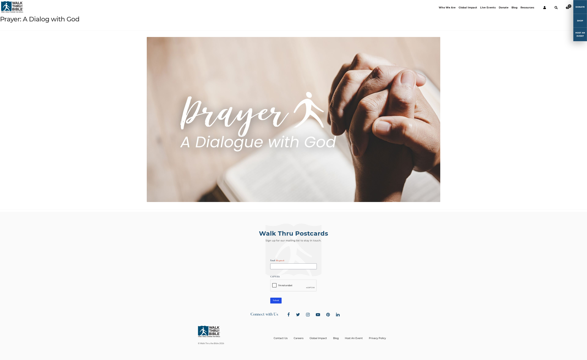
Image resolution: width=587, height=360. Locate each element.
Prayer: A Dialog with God (39, 19)
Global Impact (468, 7)
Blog (514, 7)
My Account (544, 7)
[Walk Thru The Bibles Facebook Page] (288, 314)
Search (556, 7)
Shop (580, 20)
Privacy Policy (377, 338)
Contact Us (281, 338)
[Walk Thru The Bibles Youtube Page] (318, 314)
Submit (276, 300)
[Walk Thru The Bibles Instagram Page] (308, 314)
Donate (503, 7)
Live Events (488, 7)
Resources (527, 7)
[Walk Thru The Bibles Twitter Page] (298, 314)
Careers (298, 338)
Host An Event (580, 34)
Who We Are (447, 7)
